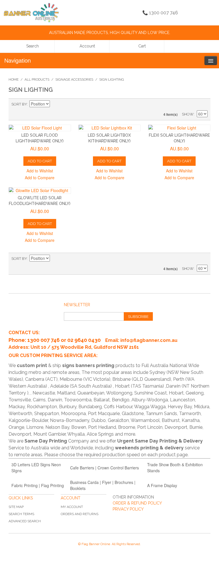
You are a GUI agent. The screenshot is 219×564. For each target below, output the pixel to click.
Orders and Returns (79, 514)
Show (188, 114)
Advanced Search (25, 521)
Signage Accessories (74, 79)
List (203, 104)
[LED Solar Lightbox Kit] (109, 128)
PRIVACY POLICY (128, 509)
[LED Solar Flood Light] (40, 128)
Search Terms (21, 514)
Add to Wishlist (40, 171)
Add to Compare (39, 177)
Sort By (19, 104)
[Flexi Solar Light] (179, 128)
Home (14, 79)
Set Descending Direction (55, 104)
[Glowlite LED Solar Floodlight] (40, 190)
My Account (72, 507)
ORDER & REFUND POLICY (137, 503)
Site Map (16, 507)
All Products (37, 79)
